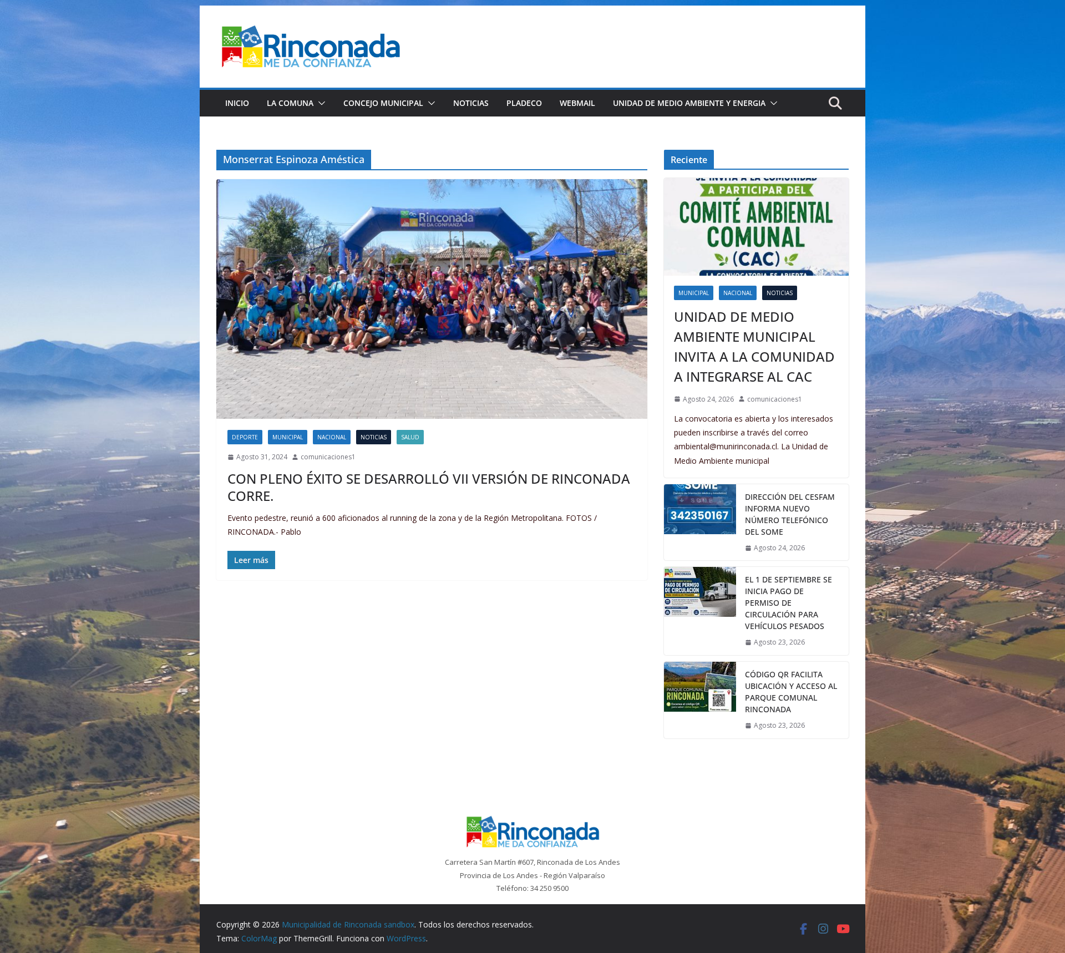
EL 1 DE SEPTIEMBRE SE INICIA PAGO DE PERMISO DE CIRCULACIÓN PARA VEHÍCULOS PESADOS (788, 602)
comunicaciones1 (328, 457)
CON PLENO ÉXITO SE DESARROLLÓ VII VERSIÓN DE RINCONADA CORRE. (428, 487)
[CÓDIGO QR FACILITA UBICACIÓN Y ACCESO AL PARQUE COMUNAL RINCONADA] (700, 700)
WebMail (577, 103)
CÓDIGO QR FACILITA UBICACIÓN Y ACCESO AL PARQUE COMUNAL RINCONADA (791, 691)
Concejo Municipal (383, 103)
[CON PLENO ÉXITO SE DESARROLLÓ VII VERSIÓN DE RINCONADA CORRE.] (431, 299)
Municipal (287, 437)
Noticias (471, 103)
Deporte (245, 437)
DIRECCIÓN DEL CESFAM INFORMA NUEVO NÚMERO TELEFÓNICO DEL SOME (790, 514)
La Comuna (290, 103)
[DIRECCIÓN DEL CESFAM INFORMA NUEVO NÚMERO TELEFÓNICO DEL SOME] (700, 522)
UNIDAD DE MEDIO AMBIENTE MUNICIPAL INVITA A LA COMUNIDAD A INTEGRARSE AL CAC (754, 346)
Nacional (331, 437)
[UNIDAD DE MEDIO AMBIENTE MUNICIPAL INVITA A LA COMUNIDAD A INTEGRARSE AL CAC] (756, 226)
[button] (319, 103)
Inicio (237, 103)
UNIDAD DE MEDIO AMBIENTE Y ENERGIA (689, 103)
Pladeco (524, 103)
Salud (410, 437)
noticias (374, 437)
